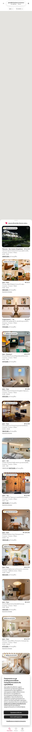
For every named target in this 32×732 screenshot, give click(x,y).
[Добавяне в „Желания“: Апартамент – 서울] (27, 298)
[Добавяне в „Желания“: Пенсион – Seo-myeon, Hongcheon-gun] (27, 228)
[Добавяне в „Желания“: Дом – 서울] (27, 440)
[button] (5, 256)
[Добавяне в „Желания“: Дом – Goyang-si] (27, 333)
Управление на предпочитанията (16, 721)
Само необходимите (16, 717)
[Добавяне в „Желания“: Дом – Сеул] (27, 261)
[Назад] (3, 3)
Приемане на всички (16, 712)
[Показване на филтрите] (28, 3)
